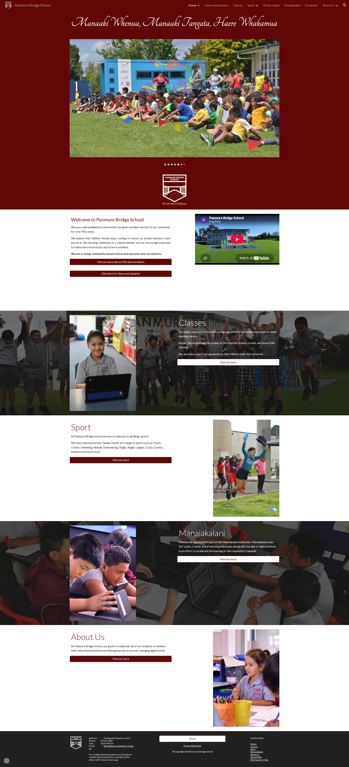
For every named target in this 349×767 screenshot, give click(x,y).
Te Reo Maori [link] (271, 5)
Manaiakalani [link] (292, 5)
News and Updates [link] (216, 5)
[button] (344, 5)
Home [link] (192, 5)
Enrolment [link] (311, 5)
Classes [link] (238, 5)
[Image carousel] (174, 102)
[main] (121, 236)
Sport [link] (250, 5)
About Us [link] (328, 5)
